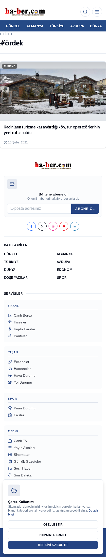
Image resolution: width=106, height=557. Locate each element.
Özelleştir (53, 524)
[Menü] (97, 12)
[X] (42, 226)
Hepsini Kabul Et (53, 545)
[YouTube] (63, 226)
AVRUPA (77, 26)
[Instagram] (53, 226)
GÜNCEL (13, 26)
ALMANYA (34, 26)
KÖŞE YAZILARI (16, 277)
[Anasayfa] (25, 12)
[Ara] (85, 12)
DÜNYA (96, 26)
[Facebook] (31, 226)
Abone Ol (85, 209)
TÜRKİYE (56, 26)
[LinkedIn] (74, 226)
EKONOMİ (65, 269)
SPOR (62, 277)
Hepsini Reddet (52, 535)
